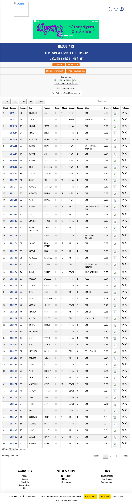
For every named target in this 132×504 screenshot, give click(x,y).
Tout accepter (90, 496)
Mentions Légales (107, 482)
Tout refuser (104, 496)
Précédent (96, 455)
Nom (30, 108)
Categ (71, 108)
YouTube (67, 479)
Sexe (57, 108)
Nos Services (107, 479)
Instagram (67, 482)
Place (5, 108)
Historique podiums (77, 71)
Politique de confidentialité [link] (66, 500)
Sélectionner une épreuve (66, 88)
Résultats (25, 482)
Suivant (125, 455)
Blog (24, 488)
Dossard (23, 108)
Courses (25, 479)
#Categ (80, 108)
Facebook (67, 476)
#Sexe (64, 108)
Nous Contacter (107, 476)
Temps (13, 108)
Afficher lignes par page (14, 449)
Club (87, 108)
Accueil (24, 476)
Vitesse (107, 108)
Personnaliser (118, 496)
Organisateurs (24, 485)
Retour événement (55, 71)
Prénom (47, 108)
